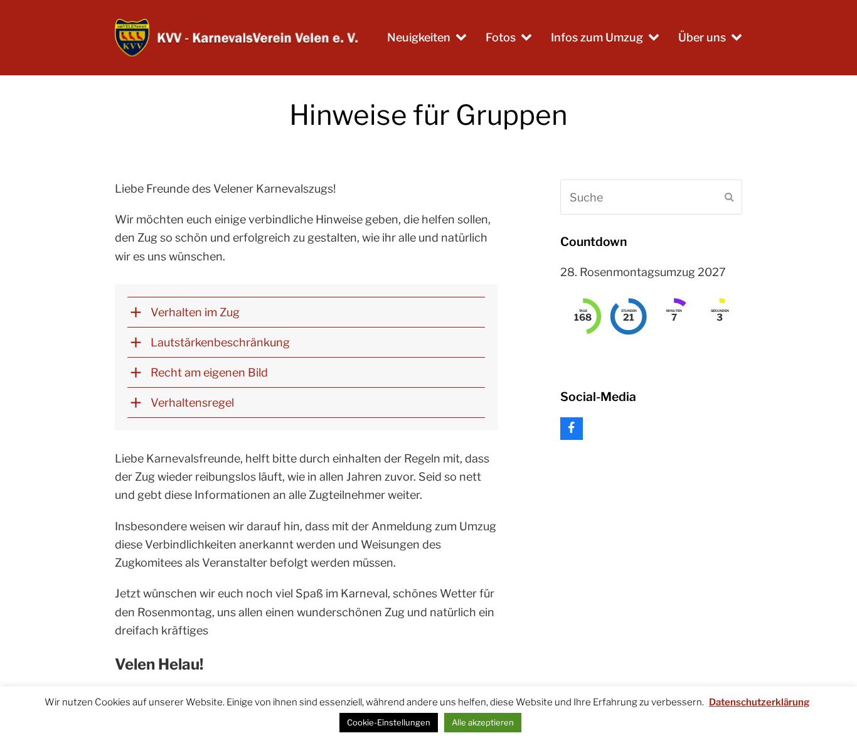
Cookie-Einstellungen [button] (388, 722)
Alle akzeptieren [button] (483, 722)
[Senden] (729, 197)
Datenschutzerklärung (759, 702)
